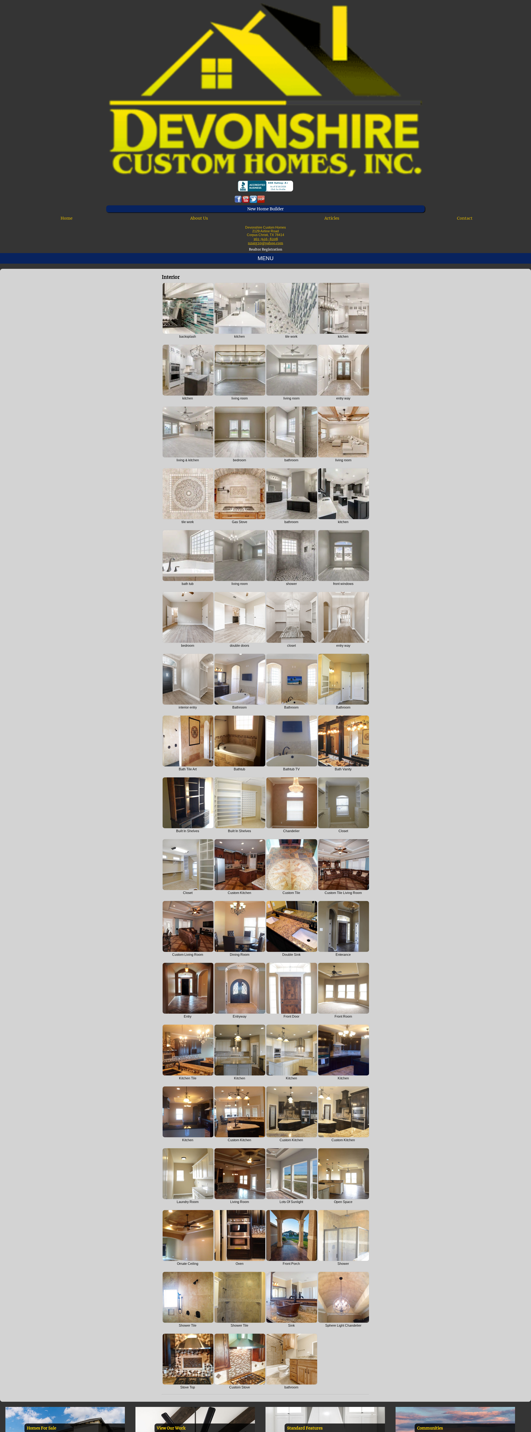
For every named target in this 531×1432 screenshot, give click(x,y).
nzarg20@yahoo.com (265, 243)
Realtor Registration (265, 249)
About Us (199, 218)
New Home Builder (265, 208)
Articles (331, 218)
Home (66, 218)
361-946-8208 (265, 239)
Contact (465, 218)
